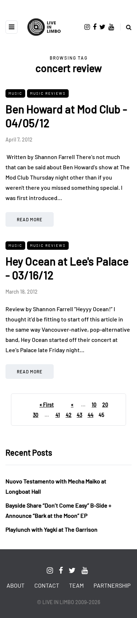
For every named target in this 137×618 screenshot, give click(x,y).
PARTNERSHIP (112, 585)
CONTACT (46, 585)
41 (58, 415)
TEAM (76, 585)
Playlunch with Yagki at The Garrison (51, 529)
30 (35, 415)
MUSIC (15, 93)
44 (91, 415)
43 (79, 415)
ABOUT (15, 585)
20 (105, 405)
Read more (29, 219)
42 (69, 415)
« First (46, 405)
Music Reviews (48, 93)
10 (94, 405)
